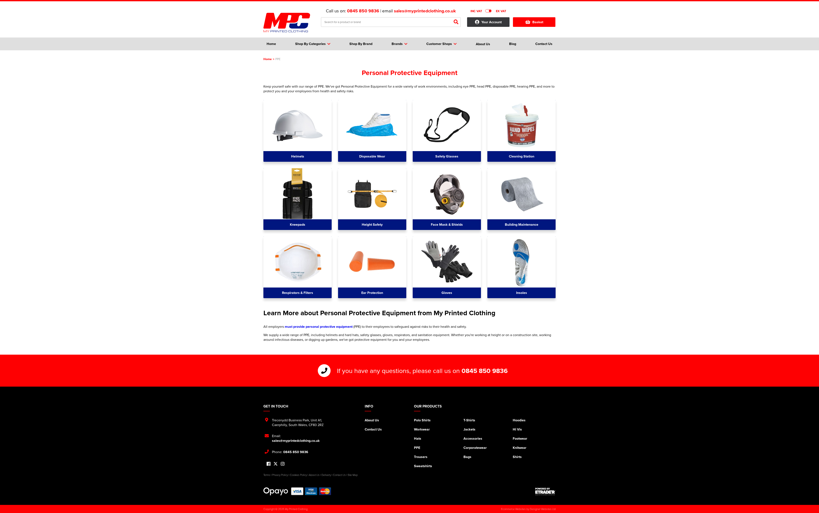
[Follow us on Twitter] (275, 464)
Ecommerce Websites (513, 509)
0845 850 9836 (363, 11)
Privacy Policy (280, 475)
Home (267, 59)
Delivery (326, 475)
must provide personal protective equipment (319, 326)
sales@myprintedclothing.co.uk (425, 11)
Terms (266, 475)
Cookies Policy (298, 475)
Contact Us (373, 429)
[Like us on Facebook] (268, 464)
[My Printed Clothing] (289, 22)
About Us (372, 420)
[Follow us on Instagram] (283, 464)
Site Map (353, 475)
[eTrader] (545, 491)
